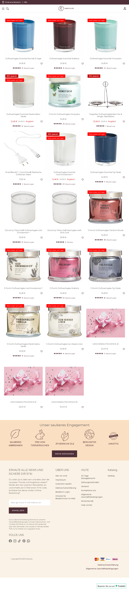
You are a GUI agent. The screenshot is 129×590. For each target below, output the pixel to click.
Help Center (86, 505)
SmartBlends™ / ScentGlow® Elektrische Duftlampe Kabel (23, 173)
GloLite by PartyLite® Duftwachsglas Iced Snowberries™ (23, 231)
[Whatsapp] (28, 540)
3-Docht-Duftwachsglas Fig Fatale (106, 288)
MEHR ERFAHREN (64, 454)
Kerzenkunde (87, 501)
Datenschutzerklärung (65, 488)
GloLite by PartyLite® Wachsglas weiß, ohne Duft (64, 231)
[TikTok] (19, 540)
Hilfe (25, 2)
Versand (85, 486)
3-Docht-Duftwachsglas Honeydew (64, 114)
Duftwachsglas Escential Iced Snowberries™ (64, 173)
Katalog (111, 476)
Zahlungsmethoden (90, 482)
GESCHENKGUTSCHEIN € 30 (64, 402)
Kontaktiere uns (88, 490)
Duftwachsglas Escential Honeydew (106, 58)
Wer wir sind (61, 476)
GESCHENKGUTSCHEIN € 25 (23, 402)
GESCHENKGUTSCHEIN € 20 (106, 344)
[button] (3, 8)
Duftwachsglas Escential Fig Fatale (105, 172)
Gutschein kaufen (63, 484)
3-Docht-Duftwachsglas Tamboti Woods (105, 230)
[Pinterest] (23, 540)
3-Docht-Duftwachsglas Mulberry (64, 288)
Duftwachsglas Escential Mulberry (64, 58)
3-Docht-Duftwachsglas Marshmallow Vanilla (23, 345)
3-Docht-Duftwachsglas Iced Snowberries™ (23, 288)
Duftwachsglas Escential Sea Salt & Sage (23, 58)
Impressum (60, 480)
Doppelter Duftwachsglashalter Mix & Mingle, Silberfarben (105, 115)
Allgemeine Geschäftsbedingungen (102, 569)
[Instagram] (14, 540)
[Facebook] (10, 540)
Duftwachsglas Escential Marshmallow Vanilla (23, 115)
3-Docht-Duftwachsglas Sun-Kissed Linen (64, 344)
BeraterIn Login (62, 492)
